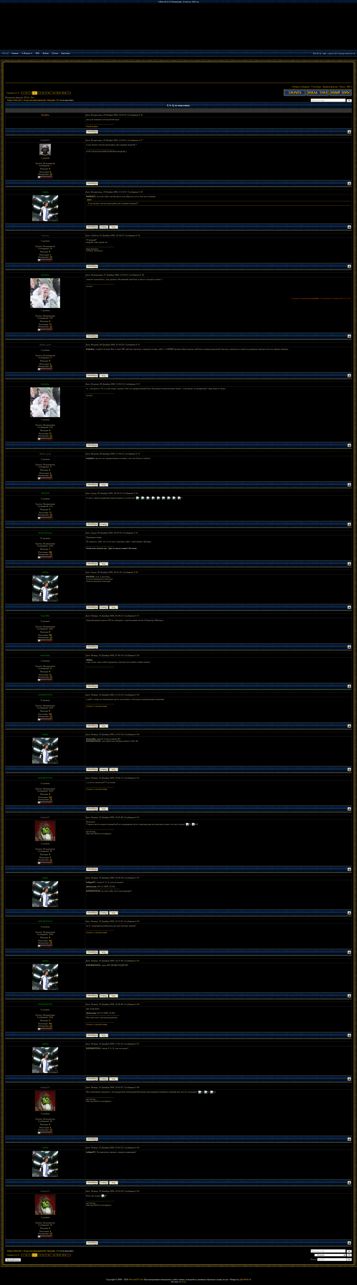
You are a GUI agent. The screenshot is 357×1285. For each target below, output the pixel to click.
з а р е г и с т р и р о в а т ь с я (341, 53)
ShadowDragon (45, 533)
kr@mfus (45, 275)
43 (138, 878)
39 (138, 695)
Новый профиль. (92, 126)
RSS (37, 53)
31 (139, 344)
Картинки (65, 53)
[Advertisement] (178, 73)
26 (142, 115)
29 (139, 235)
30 (143, 275)
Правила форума (330, 87)
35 (137, 533)
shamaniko (45, 655)
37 (138, 616)
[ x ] (6, 53)
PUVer (27, 97)
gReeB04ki (244, 1279)
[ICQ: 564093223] (103, 376)
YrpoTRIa (45, 616)
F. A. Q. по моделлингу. (65, 100)
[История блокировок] (51, 174)
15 (57, 93)
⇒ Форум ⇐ (27, 53)
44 (138, 921)
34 (137, 493)
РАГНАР (45, 493)
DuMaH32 (45, 140)
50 (138, 1191)
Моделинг (51, 100)
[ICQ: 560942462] (113, 227)
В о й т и (317, 53)
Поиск (342, 87)
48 (138, 1087)
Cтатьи (55, 53)
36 (137, 572)
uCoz (184, 1282)
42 (138, 817)
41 (138, 778)
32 (139, 384)
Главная (15, 53)
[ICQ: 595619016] (103, 564)
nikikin (45, 192)
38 (138, 655)
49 (138, 1147)
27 (142, 140)
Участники (316, 87)
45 (138, 961)
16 (63, 93)
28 (142, 192)
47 (138, 1044)
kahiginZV (45, 817)
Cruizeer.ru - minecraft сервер (96, 706)
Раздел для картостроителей (35, 100)
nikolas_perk (45, 344)
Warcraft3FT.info (136, 1279)
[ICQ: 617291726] (103, 726)
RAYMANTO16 (45, 695)
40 (138, 734)
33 (139, 454)
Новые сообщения (301, 87)
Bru (32, 97)
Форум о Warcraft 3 (14, 100)
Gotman (45, 235)
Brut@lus (45, 115)
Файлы (46, 53)
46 (138, 1004)
